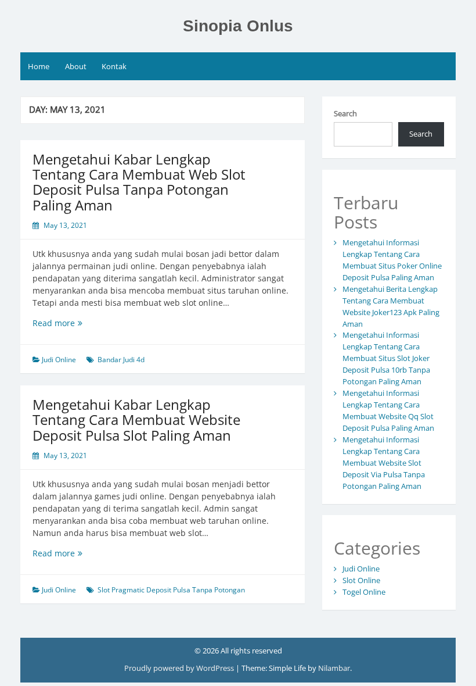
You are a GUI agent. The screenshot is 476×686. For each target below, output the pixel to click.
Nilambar (334, 668)
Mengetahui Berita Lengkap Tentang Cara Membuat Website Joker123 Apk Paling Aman (390, 306)
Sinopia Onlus (238, 26)
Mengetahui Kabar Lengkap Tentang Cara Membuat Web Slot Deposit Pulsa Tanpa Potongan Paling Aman (139, 182)
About (75, 66)
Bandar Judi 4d (121, 360)
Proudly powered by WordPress (180, 668)
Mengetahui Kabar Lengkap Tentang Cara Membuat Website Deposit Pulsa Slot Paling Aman (136, 420)
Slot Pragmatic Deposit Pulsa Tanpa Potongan (171, 590)
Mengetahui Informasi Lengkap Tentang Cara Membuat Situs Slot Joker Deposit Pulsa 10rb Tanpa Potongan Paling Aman (386, 358)
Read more (77, 323)
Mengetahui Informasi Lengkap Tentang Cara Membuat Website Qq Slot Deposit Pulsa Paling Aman (388, 410)
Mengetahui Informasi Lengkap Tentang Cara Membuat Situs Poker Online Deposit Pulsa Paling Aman (392, 260)
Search (345, 113)
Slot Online (361, 580)
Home (38, 66)
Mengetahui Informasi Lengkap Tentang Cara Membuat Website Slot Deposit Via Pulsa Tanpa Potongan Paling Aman (383, 462)
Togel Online (363, 592)
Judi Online (59, 360)
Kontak (114, 66)
